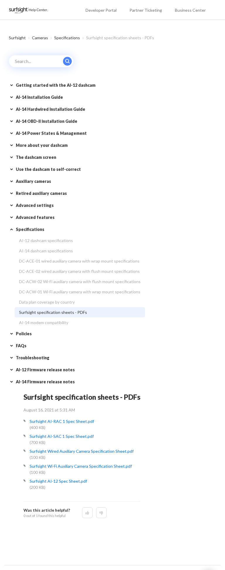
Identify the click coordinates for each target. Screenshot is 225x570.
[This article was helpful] (87, 512)
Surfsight (17, 37)
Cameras (40, 37)
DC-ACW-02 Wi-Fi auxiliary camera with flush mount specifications (80, 281)
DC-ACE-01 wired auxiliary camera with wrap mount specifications (79, 260)
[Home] (29, 9)
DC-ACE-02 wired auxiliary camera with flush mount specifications (79, 271)
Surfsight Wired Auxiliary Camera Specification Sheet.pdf (82, 451)
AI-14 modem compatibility (43, 322)
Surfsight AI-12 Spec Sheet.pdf (58, 481)
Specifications (67, 37)
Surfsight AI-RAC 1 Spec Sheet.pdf (62, 421)
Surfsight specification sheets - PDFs (53, 312)
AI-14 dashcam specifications (46, 250)
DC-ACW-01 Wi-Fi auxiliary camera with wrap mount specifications (79, 291)
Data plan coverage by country (47, 302)
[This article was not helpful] (101, 512)
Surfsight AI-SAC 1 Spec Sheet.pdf (62, 436)
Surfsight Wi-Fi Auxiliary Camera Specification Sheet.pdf (81, 466)
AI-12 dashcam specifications (46, 240)
